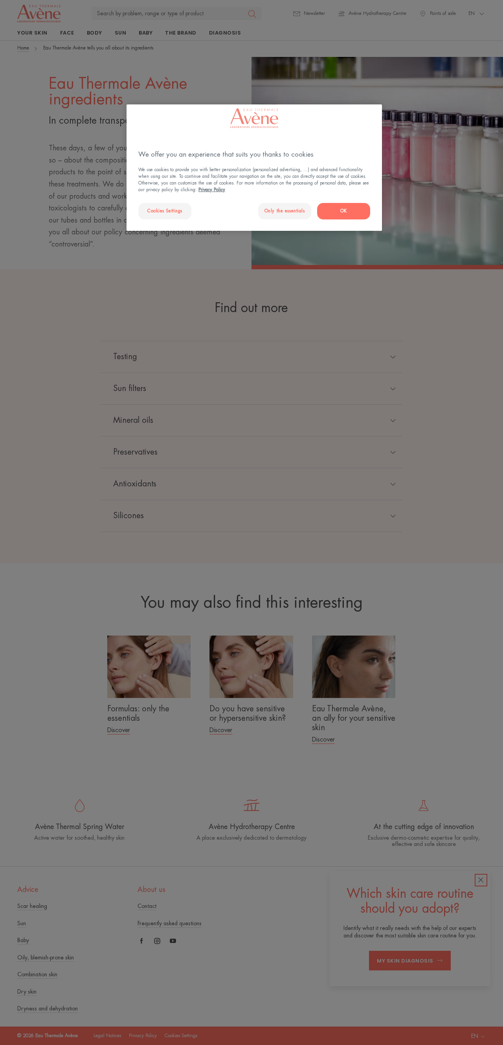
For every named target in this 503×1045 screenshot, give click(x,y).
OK (343, 211)
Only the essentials (284, 211)
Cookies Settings (164, 211)
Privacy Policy (211, 190)
